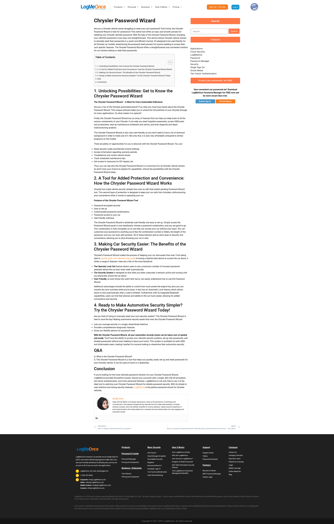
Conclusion (102, 82)
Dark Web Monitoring (155, 475)
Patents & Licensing (236, 462)
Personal (132, 7)
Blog (230, 474)
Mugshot (150, 462)
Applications (196, 48)
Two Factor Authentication (203, 73)
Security (194, 64)
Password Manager (199, 61)
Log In (235, 7)
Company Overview (236, 455)
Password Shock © (154, 466)
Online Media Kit (235, 471)
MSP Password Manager (212, 474)
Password (195, 58)
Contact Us (233, 452)
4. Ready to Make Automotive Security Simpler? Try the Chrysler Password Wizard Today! (134, 76)
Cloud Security (197, 51)
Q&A (99, 79)
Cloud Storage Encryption (156, 456)
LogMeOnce (139, 387)
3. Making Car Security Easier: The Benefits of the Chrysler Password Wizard (128, 72)
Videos (205, 456)
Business (145, 7)
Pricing (176, 7)
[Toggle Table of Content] (169, 62)
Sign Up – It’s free (217, 7)
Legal (231, 465)
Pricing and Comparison (130, 462)
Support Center (208, 453)
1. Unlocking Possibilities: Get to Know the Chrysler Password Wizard (125, 66)
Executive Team (234, 459)
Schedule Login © (153, 469)
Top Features (126, 474)
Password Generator (210, 459)
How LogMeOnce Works (181, 452)
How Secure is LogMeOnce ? (182, 459)
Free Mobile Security (154, 459)
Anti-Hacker (151, 453)
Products (118, 7)
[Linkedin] (97, 418)
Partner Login (207, 477)
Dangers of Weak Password (182, 462)
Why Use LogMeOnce (180, 455)
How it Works (161, 7)
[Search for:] (209, 31)
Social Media (196, 70)
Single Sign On (197, 67)
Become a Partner (209, 471)
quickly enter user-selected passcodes (118, 258)
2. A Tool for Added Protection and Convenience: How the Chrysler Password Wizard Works (134, 69)
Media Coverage (235, 468)
